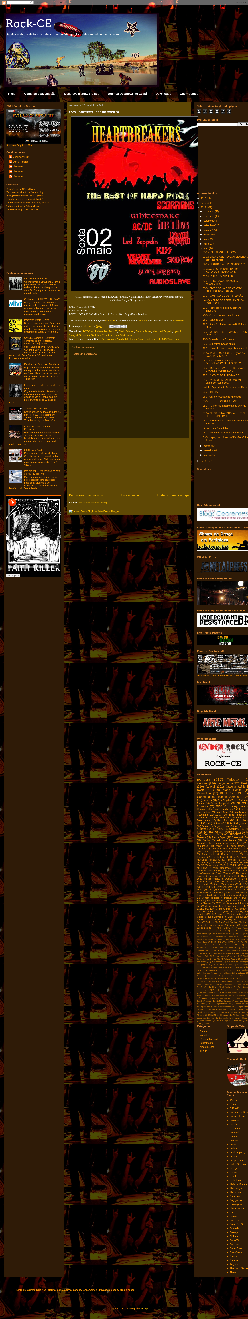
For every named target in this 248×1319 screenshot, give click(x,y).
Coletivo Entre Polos (223, 981)
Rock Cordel (203, 823)
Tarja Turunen (203, 959)
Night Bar (241, 820)
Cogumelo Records (229, 911)
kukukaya (231, 962)
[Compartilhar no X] (118, 326)
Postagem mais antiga (172, 495)
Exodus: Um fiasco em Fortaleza (41, 364)
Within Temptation (214, 906)
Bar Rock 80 (110, 331)
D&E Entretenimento (224, 984)
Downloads (163, 93)
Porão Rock (210, 1012)
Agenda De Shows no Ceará (127, 93)
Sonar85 (234, 1240)
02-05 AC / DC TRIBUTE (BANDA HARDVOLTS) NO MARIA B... (220, 270)
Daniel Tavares (21, 161)
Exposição (204, 993)
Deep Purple (208, 854)
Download (202, 809)
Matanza (201, 837)
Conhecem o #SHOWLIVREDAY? (42, 299)
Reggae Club (202, 956)
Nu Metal (201, 1009)
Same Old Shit (237, 1224)
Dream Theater (223, 873)
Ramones (234, 900)
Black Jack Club (232, 793)
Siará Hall (234, 956)
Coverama (202, 814)
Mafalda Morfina (238, 1184)
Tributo (233, 779)
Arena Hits (241, 826)
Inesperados (236, 1160)
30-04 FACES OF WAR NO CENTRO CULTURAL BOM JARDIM (222, 290)
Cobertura (203, 796)
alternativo (202, 868)
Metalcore (230, 884)
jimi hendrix (234, 906)
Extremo (207, 834)
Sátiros (233, 1256)
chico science (205, 1021)
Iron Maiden (240, 800)
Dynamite (235, 1128)
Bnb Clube (241, 868)
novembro (209, 216)
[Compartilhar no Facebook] (121, 326)
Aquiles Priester (209, 967)
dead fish (202, 879)
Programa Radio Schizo (36, 320)
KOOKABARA (217, 950)
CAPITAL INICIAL (221, 881)
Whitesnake (126, 335)
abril (206, 248)
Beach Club (222, 812)
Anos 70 (240, 965)
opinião (215, 851)
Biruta (244, 879)
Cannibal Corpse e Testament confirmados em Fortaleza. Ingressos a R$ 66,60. (39, 341)
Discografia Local (239, 914)
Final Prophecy (238, 1152)
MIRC (219, 806)
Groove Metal (223, 995)
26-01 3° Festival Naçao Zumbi (219, 344)
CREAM (238, 934)
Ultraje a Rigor (234, 889)
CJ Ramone (241, 909)
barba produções (222, 868)
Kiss (155, 331)
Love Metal (215, 919)
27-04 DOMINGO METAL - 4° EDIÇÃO (223, 295)
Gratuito (231, 786)
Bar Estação (239, 973)
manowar (231, 860)
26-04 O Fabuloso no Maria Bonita (221, 315)
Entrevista (202, 806)
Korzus (217, 884)
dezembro (209, 211)
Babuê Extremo (203, 973)
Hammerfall (242, 873)
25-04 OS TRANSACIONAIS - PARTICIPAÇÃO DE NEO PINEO (222, 362)
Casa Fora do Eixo (206, 911)
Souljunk (234, 1244)
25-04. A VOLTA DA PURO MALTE (221, 375)
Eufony (233, 1136)
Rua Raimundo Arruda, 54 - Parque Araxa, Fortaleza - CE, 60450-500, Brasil (141, 339)
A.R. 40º (234, 1108)
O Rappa (231, 1009)
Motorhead (213, 865)
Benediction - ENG (239, 931)
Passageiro (236, 1204)
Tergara (234, 1264)
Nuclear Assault (216, 1009)
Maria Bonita (232, 790)
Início (11, 93)
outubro (208, 220)
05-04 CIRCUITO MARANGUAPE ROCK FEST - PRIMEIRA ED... (224, 414)
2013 (204, 461)
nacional (202, 783)
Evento (200, 803)
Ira (234, 995)
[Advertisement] (129, 465)
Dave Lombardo (205, 895)
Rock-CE (28, 23)
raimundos (202, 846)
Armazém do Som (205, 931)
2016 (204, 198)
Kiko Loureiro (217, 998)
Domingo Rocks (229, 854)
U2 (244, 843)
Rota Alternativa (219, 956)
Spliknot (210, 922)
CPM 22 (227, 934)
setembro (209, 225)
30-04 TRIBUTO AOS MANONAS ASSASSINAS (220, 282)
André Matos (242, 928)
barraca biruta (225, 1018)
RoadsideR (235, 1220)
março (207, 446)
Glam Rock (218, 948)
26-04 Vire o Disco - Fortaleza (218, 339)
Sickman (234, 1236)
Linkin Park (233, 917)
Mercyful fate (230, 898)
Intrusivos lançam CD (35, 278)
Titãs (220, 889)
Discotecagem (203, 990)
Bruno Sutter (215, 934)
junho (207, 239)
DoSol (214, 990)
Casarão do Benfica (236, 892)
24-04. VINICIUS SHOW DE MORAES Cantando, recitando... (223, 381)
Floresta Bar (210, 995)
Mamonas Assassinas (208, 860)
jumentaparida (216, 962)
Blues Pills (224, 909)
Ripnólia (234, 1216)
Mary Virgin (236, 1188)
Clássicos (207, 936)
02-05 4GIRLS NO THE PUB (218, 276)
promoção (244, 962)
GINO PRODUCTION (233, 834)
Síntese (234, 1260)
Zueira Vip (201, 1018)
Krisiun (200, 876)
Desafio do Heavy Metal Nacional (216, 987)
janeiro (207, 455)
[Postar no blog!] (115, 326)
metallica (241, 817)
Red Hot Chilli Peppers (221, 831)
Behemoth (222, 931)
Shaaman (224, 1015)
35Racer (234, 1104)
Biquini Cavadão (232, 976)
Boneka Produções (211, 979)
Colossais (235, 1120)
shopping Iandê (203, 965)
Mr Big (228, 919)
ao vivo (212, 1018)
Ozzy (239, 919)
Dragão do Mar (221, 826)
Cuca (239, 870)
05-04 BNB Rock (211, 392)
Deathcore (235, 939)
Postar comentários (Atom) (92, 502)
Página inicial (130, 495)
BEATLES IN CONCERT (207, 970)
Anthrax (217, 892)
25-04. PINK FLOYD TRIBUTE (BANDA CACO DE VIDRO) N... (224, 354)
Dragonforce (202, 942)
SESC (219, 903)
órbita (205, 826)
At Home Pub (204, 829)
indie (232, 925)
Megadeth (201, 1004)
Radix (233, 1212)
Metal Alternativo (234, 950)
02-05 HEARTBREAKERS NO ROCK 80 (224, 264)
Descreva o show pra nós (81, 93)
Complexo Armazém (207, 870)
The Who (216, 959)
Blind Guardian (231, 851)
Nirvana (201, 848)
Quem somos (189, 93)
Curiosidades (233, 848)
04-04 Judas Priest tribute (216, 428)
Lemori (233, 1172)
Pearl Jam (215, 848)
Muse (245, 898)
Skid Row (96, 335)
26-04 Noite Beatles (213, 319)
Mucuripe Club (225, 1004)
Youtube (143, 320)
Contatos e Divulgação (40, 93)
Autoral (210, 786)
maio (207, 243)
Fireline (233, 1156)
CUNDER (241, 803)
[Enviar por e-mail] (111, 326)
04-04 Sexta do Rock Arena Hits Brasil (223, 432)
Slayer (245, 865)
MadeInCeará (227, 796)
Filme (199, 995)
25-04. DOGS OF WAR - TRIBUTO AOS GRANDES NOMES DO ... (224, 369)
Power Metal (224, 1012)
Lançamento (225, 783)
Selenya (234, 1232)
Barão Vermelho (214, 976)
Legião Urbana (238, 846)
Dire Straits (243, 987)
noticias (203, 779)
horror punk (219, 1021)
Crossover (227, 870)
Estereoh (234, 1132)
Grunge (204, 851)
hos (228, 1021)
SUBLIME (212, 1015)
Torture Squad (219, 837)
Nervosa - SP (216, 876)
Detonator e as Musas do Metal (232, 895)
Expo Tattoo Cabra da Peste (212, 945)
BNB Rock (226, 970)
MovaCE (212, 1004)
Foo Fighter (218, 857)
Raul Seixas (240, 812)
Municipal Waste (204, 1007)
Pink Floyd (223, 800)
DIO (202, 865)
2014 (204, 207)
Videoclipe (204, 793)
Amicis (219, 846)
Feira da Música (234, 945)
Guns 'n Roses (238, 857)
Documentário (241, 881)
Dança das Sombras (219, 939)
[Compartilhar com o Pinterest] (125, 326)
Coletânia (202, 817)
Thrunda (234, 1272)
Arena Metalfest (225, 967)
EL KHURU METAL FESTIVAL (224, 942)
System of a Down (224, 843)
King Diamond (215, 917)
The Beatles (203, 812)
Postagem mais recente (86, 495)
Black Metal (203, 881)
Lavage (233, 1168)
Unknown (18, 166)
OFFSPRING (206, 887)
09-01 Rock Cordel (34, 450)
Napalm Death (228, 1007)
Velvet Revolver (110, 335)
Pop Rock (218, 953)
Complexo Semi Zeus (224, 936)
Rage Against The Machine (211, 900)
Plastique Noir (237, 1208)
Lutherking (235, 1180)
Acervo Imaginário (220, 803)
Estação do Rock (228, 990)
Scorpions (84, 335)
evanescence (216, 925)
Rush (210, 889)
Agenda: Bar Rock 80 (35, 408)
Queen (242, 809)
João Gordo (202, 998)
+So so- (234, 1100)
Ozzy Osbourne (224, 887)
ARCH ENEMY (223, 928)
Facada (234, 1140)
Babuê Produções (223, 809)
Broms (220, 829)
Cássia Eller (202, 939)
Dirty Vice (235, 1124)
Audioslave (97, 331)
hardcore (207, 800)
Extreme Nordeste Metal (222, 993)
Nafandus (235, 1196)
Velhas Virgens (230, 959)
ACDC (218, 814)
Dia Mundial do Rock (208, 898)
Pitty (235, 865)
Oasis (226, 865)
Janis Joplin (203, 884)
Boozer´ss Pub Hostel (232, 979)
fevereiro (209, 450)
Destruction (220, 914)
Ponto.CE (232, 876)
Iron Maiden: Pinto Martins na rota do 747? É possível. (42, 472)
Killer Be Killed (234, 998)
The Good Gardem (228, 922)
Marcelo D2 (211, 1001)
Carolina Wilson (21, 156)
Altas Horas (218, 862)
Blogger (144, 1308)
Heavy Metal (238, 806)
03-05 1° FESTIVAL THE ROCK (219, 252)
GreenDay (232, 948)
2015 (204, 203)
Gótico (200, 917)
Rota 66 (231, 823)
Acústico (216, 879)
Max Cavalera (225, 1001)
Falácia (233, 1148)
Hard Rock (223, 820)
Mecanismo (236, 1192)
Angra (219, 823)
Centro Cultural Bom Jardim (219, 840)
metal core (238, 1021)
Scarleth (234, 1228)
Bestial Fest (202, 934)
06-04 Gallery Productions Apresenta (222, 396)
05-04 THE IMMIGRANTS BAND (220, 401)
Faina (233, 1144)
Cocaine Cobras (238, 1116)
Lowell (233, 1176)
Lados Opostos (238, 1164)
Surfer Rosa (236, 1248)
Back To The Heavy (222, 973)
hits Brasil (201, 962)
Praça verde (237, 1012)
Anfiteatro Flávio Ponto (223, 965)
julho (206, 234)
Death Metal (203, 820)
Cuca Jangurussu (204, 984)
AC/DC (86, 331)
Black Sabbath (126, 331)
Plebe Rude (205, 953)
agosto (208, 230)
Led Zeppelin (165, 331)
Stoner (244, 876)
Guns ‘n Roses (143, 331)
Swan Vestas (237, 1252)
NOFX (216, 1007)
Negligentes (236, 1200)
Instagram (178, 320)
